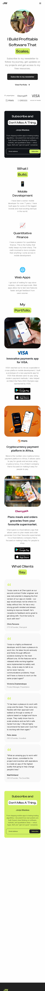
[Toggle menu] (40, 3)
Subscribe (35, 151)
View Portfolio (21, 85)
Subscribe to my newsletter (22, 77)
